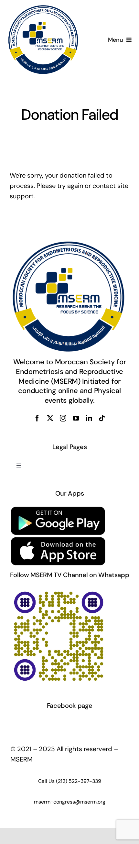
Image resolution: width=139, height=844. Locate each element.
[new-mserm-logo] (43, 8)
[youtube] (76, 418)
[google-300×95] (58, 509)
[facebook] (37, 418)
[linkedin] (89, 418)
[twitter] (50, 418)
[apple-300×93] (58, 539)
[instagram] (63, 418)
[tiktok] (102, 418)
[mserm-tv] (58, 590)
